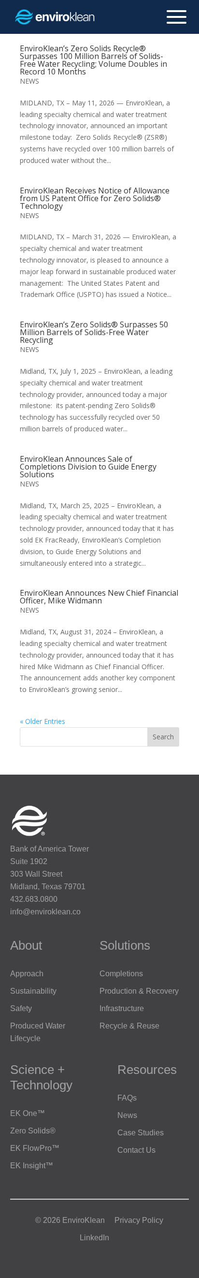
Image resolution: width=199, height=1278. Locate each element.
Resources (147, 1069)
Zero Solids (33, 1131)
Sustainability (33, 991)
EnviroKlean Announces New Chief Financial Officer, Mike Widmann (99, 597)
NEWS (29, 81)
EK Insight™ (31, 1165)
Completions (121, 974)
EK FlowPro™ (34, 1148)
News (127, 1115)
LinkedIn (94, 1238)
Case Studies (140, 1133)
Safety (21, 1008)
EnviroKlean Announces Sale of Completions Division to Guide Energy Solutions (88, 467)
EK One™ (27, 1113)
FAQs (127, 1098)
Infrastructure (122, 1008)
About (26, 945)
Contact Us (136, 1150)
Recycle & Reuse (129, 1026)
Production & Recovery (139, 991)
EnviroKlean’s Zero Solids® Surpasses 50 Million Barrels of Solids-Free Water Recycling (94, 332)
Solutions (125, 945)
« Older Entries (42, 721)
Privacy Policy (138, 1220)
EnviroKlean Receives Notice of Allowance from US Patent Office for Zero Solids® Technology (95, 198)
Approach (26, 974)
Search (163, 736)
